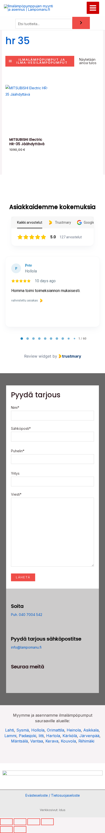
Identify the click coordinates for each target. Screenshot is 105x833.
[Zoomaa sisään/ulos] (6, 821)
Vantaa (36, 741)
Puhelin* (17, 451)
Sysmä (22, 730)
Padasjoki (27, 735)
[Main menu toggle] (93, 8)
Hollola (37, 730)
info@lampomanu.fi (26, 647)
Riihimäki (86, 741)
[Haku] (81, 23)
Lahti (9, 730)
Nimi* (15, 407)
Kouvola (68, 741)
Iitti (41, 735)
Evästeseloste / (38, 795)
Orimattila (55, 730)
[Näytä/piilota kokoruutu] (20, 821)
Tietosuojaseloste (65, 795)
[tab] (22, 338)
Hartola (53, 735)
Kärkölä (70, 735)
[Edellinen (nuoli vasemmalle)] (6, 829)
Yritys (15, 473)
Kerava (51, 741)
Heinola (74, 730)
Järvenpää (89, 735)
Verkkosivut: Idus (52, 810)
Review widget (37, 356)
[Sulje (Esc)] (47, 821)
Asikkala (91, 730)
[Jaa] (33, 821)
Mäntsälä (19, 741)
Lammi (10, 735)
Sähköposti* (21, 428)
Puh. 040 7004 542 (26, 614)
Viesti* (16, 494)
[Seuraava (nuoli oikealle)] (20, 829)
